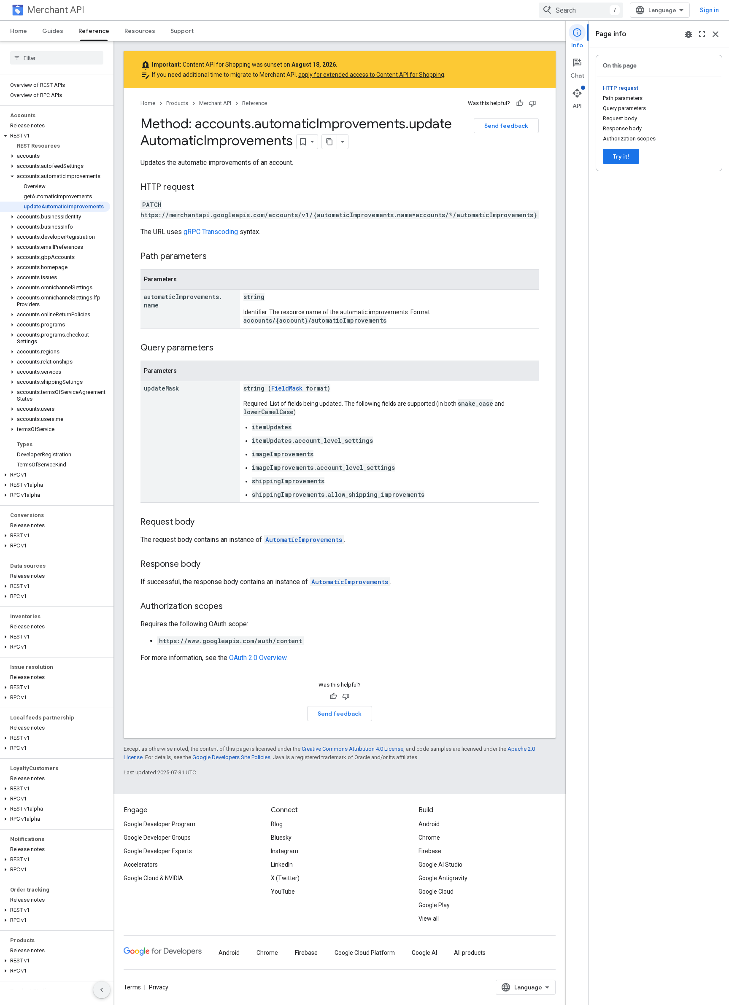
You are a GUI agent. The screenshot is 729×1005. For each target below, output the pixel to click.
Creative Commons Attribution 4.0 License (352, 749)
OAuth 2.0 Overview (257, 658)
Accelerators (141, 864)
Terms (132, 987)
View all (428, 918)
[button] (55, 136)
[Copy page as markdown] (329, 142)
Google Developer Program (159, 824)
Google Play (434, 905)
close (715, 34)
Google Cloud (436, 891)
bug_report (688, 34)
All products (470, 952)
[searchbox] (56, 58)
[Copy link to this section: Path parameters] (215, 257)
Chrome (429, 837)
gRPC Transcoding (211, 232)
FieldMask (286, 388)
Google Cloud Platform (365, 952)
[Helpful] (519, 103)
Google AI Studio (440, 864)
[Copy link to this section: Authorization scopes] (231, 607)
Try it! (621, 156)
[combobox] (581, 10)
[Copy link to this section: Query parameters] (221, 348)
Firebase (429, 851)
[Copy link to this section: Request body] (202, 522)
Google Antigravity (442, 878)
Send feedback (506, 125)
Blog (277, 824)
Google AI (424, 952)
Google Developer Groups (157, 837)
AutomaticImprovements (303, 540)
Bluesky (281, 837)
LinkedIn (282, 864)
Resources (139, 31)
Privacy (158, 987)
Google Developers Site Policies (231, 757)
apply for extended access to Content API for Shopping (371, 74)
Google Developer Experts (158, 851)
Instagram (284, 851)
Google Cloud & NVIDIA (153, 878)
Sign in (709, 10)
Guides (52, 31)
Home (18, 31)
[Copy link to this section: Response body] (208, 565)
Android (429, 824)
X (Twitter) (285, 878)
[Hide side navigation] (101, 989)
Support (182, 31)
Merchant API (55, 10)
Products (177, 103)
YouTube (283, 891)
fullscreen (702, 34)
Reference (93, 31)
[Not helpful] (532, 103)
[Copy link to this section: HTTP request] (202, 188)
